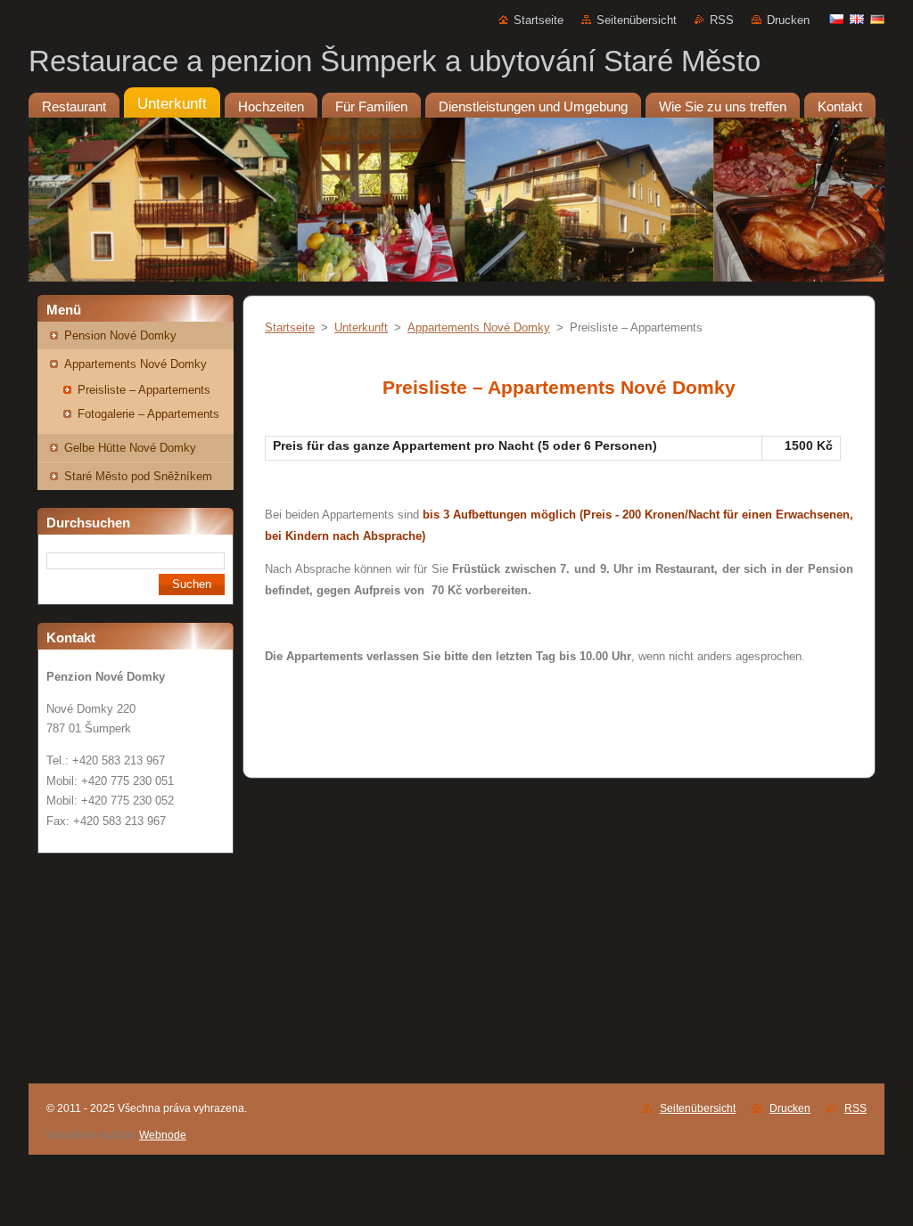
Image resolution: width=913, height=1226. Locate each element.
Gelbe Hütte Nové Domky (130, 447)
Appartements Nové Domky (135, 364)
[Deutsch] (877, 19)
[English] (857, 19)
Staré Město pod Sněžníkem (138, 476)
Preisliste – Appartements (144, 389)
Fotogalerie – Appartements (148, 414)
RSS (722, 20)
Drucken (788, 20)
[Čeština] (836, 19)
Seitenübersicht (636, 20)
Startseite (538, 20)
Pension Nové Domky (120, 335)
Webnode (162, 1135)
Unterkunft (361, 327)
